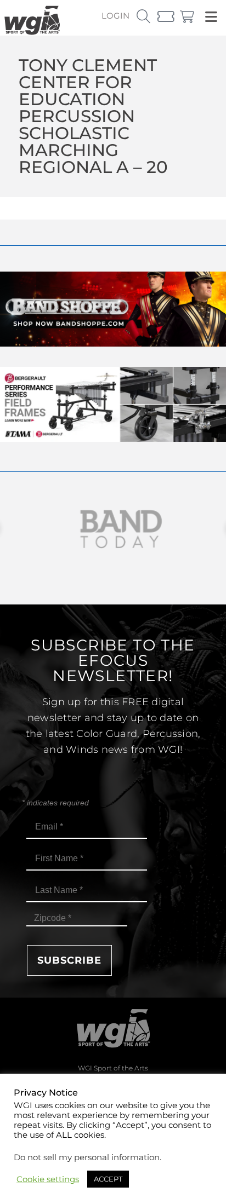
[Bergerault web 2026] (113, 439)
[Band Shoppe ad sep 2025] (113, 343)
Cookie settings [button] (47, 1179)
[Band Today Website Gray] (113, 529)
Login (115, 15)
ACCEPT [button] (108, 1178)
